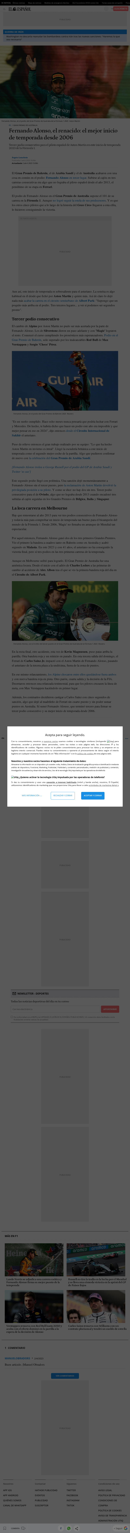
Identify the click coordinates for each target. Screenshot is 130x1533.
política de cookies (85, 753)
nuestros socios (51, 741)
